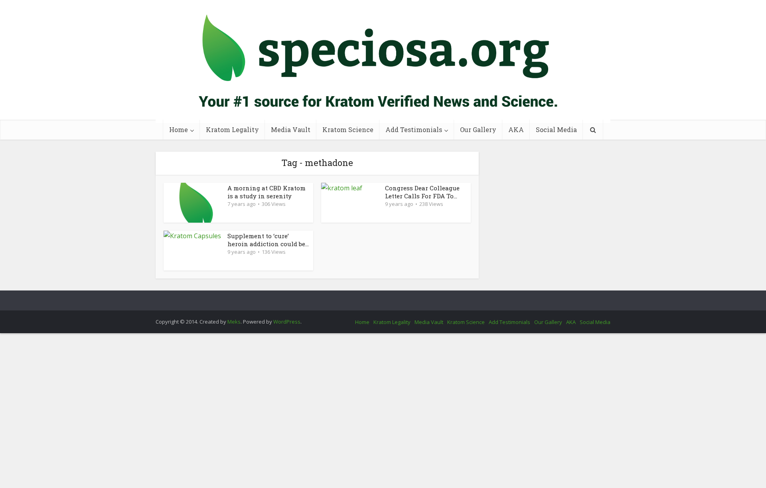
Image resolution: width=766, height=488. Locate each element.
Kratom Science (347, 129)
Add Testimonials (413, 129)
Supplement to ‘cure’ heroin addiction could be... (268, 240)
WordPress (286, 321)
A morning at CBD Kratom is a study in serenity (266, 192)
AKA (516, 129)
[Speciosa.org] (383, 61)
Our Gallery (478, 129)
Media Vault (290, 129)
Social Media (556, 129)
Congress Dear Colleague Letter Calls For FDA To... (422, 192)
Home (178, 129)
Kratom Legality (232, 129)
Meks (234, 321)
